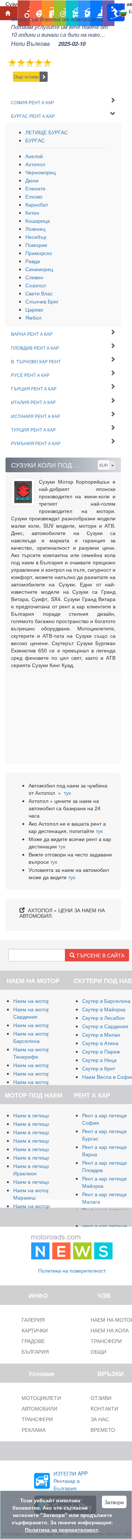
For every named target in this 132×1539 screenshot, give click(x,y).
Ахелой (34, 156)
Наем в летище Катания (42, 1149)
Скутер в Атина (100, 1043)
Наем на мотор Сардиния (31, 1012)
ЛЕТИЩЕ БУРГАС (46, 132)
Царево (34, 309)
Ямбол (33, 317)
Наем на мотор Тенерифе (31, 1052)
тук (67, 792)
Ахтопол (35, 164)
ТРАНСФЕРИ (37, 1419)
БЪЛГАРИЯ (35, 1351)
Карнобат (36, 204)
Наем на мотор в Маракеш (33, 1193)
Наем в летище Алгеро (41, 1140)
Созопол (35, 285)
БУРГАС (35, 140)
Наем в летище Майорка (43, 1115)
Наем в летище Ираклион (31, 1169)
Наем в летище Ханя (38, 1157)
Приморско (38, 252)
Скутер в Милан (101, 1034)
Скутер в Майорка (103, 1009)
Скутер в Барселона (106, 1000)
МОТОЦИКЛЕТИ (41, 1397)
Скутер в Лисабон (103, 1017)
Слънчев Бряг (42, 301)
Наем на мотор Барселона (31, 1037)
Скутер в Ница (99, 1059)
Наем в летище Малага (41, 1123)
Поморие (36, 244)
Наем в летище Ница (38, 1181)
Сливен (34, 277)
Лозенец (35, 228)
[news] (72, 1245)
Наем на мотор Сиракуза (43, 1025)
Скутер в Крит (98, 1068)
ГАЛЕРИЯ (33, 1319)
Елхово (34, 196)
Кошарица (37, 220)
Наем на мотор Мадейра (43, 1081)
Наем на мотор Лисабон (42, 1065)
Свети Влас (39, 293)
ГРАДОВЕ (33, 1341)
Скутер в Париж (101, 1051)
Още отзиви (26, 76)
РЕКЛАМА (33, 1429)
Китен (32, 212)
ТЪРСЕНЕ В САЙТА (99, 955)
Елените (35, 188)
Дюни (31, 180)
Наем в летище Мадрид (42, 1132)
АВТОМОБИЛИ (39, 1408)
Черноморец (40, 172)
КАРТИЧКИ (35, 1330)
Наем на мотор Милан (40, 1000)
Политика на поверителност (72, 1270)
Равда (32, 261)
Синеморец (39, 269)
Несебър (36, 236)
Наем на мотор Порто (39, 1073)
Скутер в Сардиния (105, 1026)
